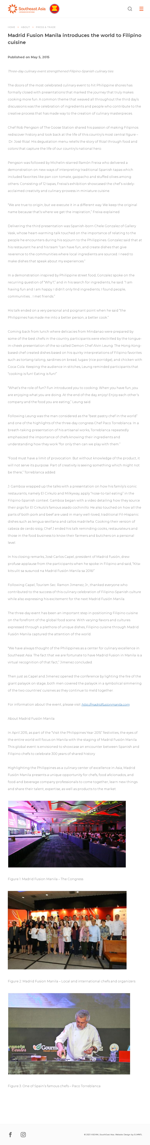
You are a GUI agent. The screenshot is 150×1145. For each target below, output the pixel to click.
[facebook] (10, 1134)
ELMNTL (138, 1134)
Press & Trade (46, 27)
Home (11, 27)
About (25, 27)
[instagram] (23, 1134)
